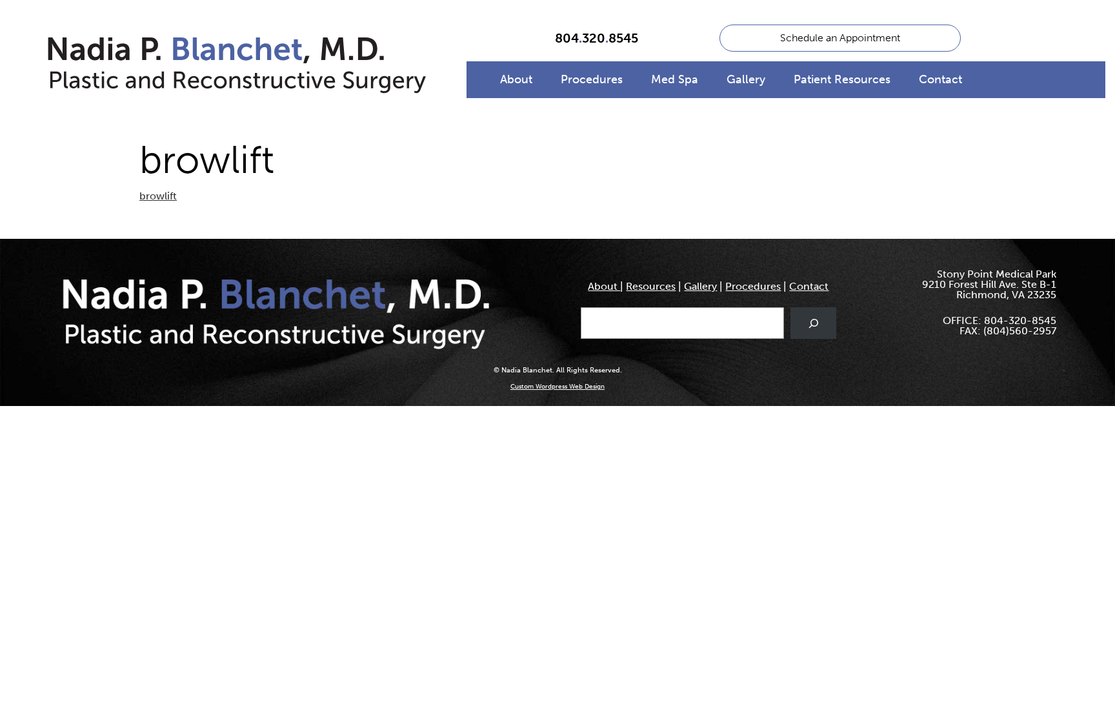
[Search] (813, 323)
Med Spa (674, 79)
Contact (940, 79)
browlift (158, 196)
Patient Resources (842, 79)
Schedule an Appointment (840, 38)
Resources (651, 286)
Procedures (592, 79)
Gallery (746, 79)
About (516, 79)
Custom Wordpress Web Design (557, 387)
